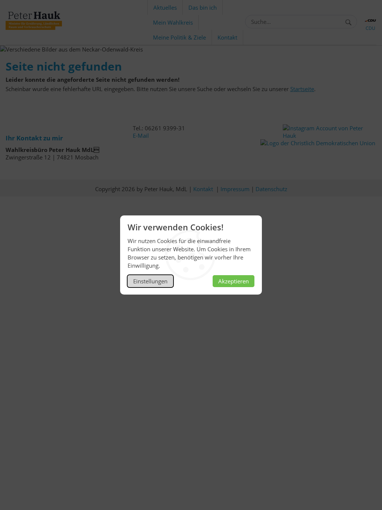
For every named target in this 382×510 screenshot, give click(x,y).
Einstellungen (150, 281)
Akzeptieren (233, 281)
